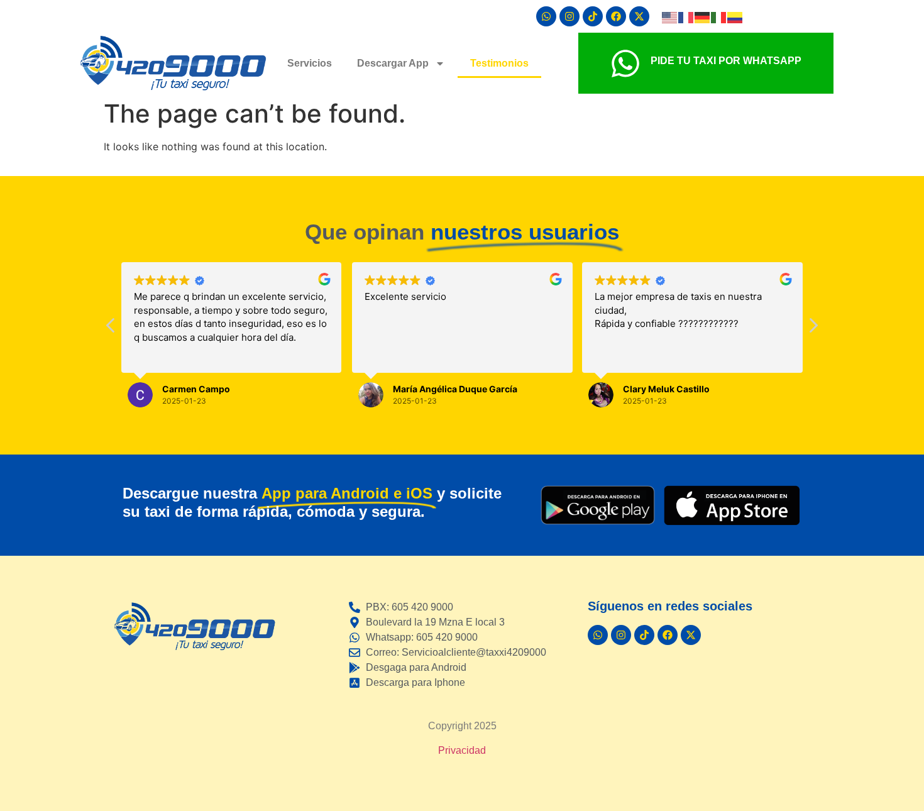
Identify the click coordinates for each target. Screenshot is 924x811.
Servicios (309, 63)
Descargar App (393, 63)
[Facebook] (616, 16)
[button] (812, 328)
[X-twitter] (639, 16)
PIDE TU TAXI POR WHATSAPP (726, 60)
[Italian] (719, 16)
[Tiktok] (593, 16)
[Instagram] (569, 16)
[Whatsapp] (546, 16)
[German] (703, 16)
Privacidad (462, 750)
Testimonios (499, 63)
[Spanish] (735, 16)
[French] (686, 16)
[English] (670, 16)
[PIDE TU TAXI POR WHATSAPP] (625, 63)
